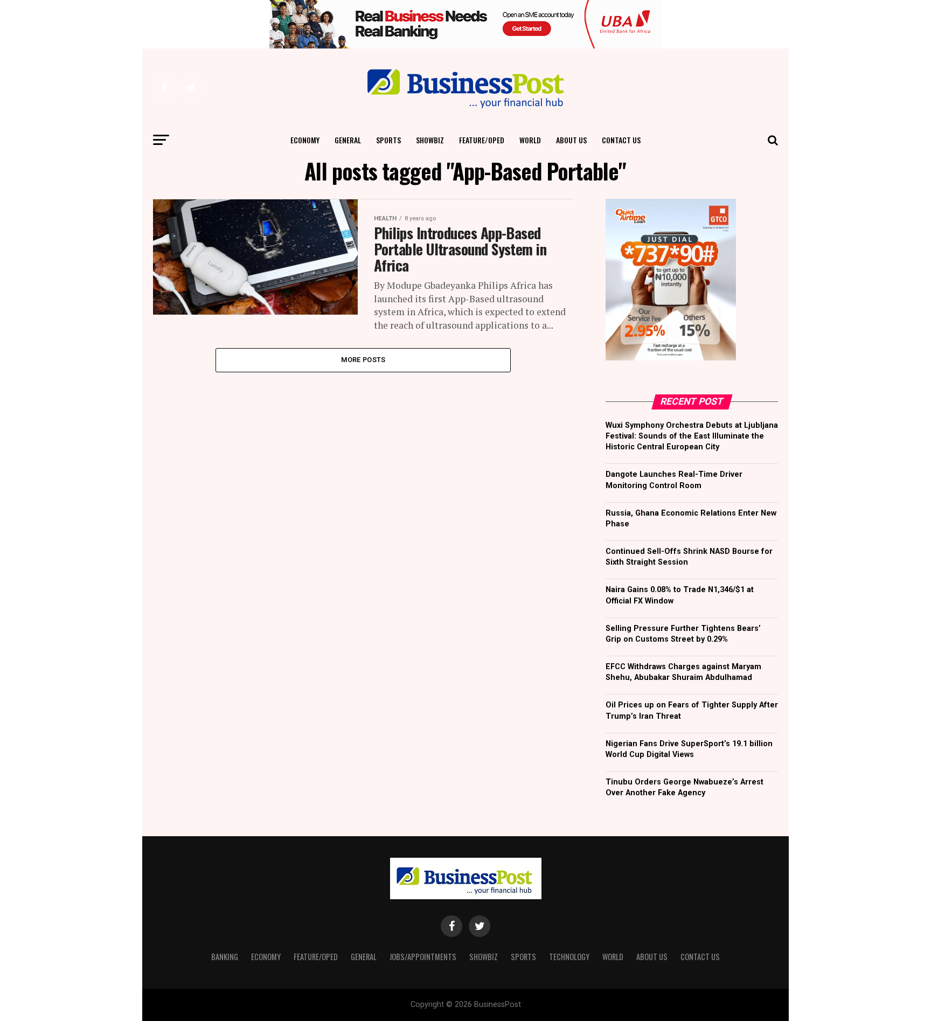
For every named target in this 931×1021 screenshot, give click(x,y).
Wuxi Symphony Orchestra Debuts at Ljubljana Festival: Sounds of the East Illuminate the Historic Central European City (692, 436)
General (348, 139)
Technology (569, 956)
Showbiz (430, 139)
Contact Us (621, 139)
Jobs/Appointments (423, 956)
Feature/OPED (481, 139)
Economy (304, 139)
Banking (224, 956)
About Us (571, 139)
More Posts (363, 360)
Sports (388, 139)
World (530, 139)
